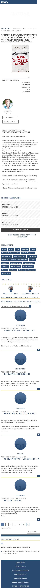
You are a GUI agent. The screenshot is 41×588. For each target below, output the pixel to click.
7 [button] (18, 284)
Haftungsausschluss (20, 582)
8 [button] (21, 284)
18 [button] (34, 286)
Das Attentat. (13, 500)
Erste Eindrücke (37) (23, 302)
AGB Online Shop (20, 574)
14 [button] (36, 284)
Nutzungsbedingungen (20, 570)
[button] (33, 2)
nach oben (32, 532)
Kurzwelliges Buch (17, 374)
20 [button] (39, 286)
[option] (20, 14)
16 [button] (28, 286)
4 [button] (10, 284)
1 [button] (3, 284)
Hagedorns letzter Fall (20, 413)
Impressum (21, 562)
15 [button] (39, 284)
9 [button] (23, 284)
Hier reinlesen (9, 122)
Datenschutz (21, 566)
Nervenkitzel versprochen (22, 458)
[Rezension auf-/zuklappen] (38, 350)
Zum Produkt (9, 117)
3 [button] (8, 284)
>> (28, 524)
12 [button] (31, 284)
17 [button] (31, 286)
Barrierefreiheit (20, 578)
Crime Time (6, 29)
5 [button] (13, 284)
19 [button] (36, 286)
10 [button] (26, 284)
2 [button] (5, 284)
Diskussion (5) (7, 302)
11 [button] (28, 284)
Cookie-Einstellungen (20, 586)
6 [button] (16, 284)
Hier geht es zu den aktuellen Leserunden (22, 236)
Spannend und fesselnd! (19, 330)
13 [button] (34, 284)
